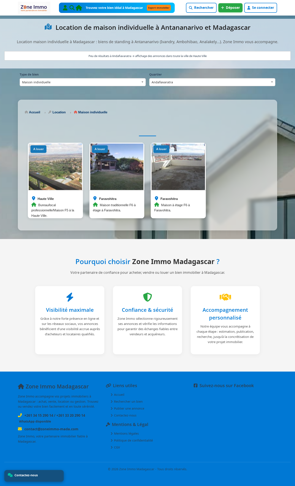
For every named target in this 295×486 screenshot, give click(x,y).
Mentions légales (126, 433)
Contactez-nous (124, 415)
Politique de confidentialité (133, 440)
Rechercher (204, 7)
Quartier (155, 74)
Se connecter (263, 7)
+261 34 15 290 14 (38, 415)
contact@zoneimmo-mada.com (51, 429)
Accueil (118, 395)
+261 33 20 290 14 (70, 415)
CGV (116, 447)
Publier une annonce (128, 408)
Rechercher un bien (128, 401)
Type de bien (29, 74)
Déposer (233, 7)
